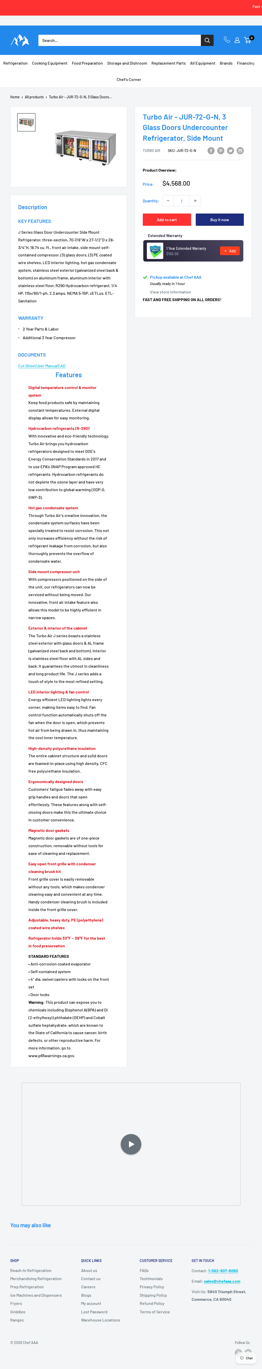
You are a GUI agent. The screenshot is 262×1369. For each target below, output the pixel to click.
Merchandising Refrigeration (36, 1278)
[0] (247, 40)
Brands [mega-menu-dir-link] (226, 63)
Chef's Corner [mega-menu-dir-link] (129, 79)
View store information (170, 291)
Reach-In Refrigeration (30, 1270)
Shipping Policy (153, 1295)
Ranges (17, 1319)
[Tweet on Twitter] (230, 150)
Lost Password (94, 1311)
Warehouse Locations (100, 1319)
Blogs (86, 1295)
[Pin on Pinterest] (220, 150)
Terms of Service (155, 1311)
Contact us (91, 1278)
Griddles (17, 1311)
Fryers (16, 1303)
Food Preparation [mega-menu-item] (87, 63)
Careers (88, 1286)
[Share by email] (240, 150)
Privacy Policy (152, 1286)
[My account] (237, 40)
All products (34, 97)
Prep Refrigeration (27, 1286)
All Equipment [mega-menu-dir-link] (202, 63)
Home (15, 97)
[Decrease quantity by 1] (168, 200)
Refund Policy (152, 1303)
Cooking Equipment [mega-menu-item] (50, 63)
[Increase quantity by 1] (195, 200)
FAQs (144, 1270)
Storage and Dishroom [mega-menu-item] (127, 63)
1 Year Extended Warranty (186, 248)
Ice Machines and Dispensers (36, 1295)
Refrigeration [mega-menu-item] (15, 63)
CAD (62, 365)
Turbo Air (151, 150)
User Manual (47, 365)
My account (91, 1303)
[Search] (207, 40)
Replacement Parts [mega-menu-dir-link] (168, 63)
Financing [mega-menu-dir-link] (246, 63)
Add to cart (167, 219)
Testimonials (151, 1278)
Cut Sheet (27, 365)
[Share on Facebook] (211, 150)
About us (89, 1270)
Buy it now (219, 219)
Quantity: (151, 200)
